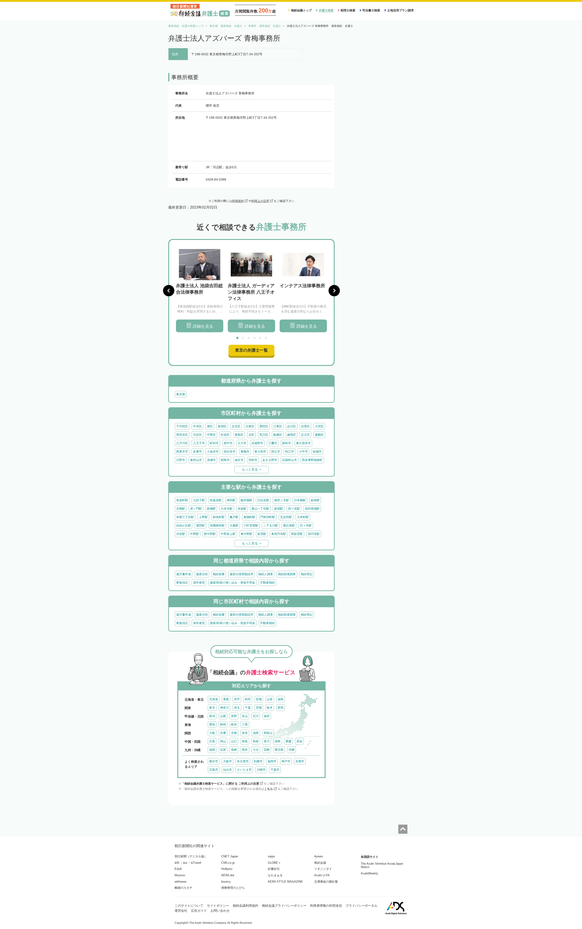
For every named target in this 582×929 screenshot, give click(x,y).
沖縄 (291, 749)
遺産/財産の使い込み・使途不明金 (232, 582)
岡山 (223, 741)
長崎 (234, 749)
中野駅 (194, 534)
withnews (181, 881)
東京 (212, 707)
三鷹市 (272, 443)
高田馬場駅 (312, 508)
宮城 (259, 699)
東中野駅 (246, 534)
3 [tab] (249, 338)
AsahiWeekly (369, 873)
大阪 (212, 733)
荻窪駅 (261, 534)
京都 (234, 733)
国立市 (275, 451)
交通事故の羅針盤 (326, 881)
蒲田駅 (200, 525)
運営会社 (181, 910)
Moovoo (180, 875)
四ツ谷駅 (294, 508)
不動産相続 (267, 582)
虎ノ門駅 (196, 508)
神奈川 (224, 707)
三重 (245, 724)
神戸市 (285, 761)
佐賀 (223, 749)
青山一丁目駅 (260, 508)
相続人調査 (265, 574)
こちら (268, 789)
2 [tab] (243, 338)
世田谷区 (182, 434)
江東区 (277, 426)
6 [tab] (266, 338)
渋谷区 (197, 434)
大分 (256, 749)
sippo (271, 856)
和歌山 (268, 733)
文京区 (236, 426)
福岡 (212, 749)
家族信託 (182, 582)
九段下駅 (199, 500)
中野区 (211, 434)
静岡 (223, 724)
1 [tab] (237, 338)
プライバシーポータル (361, 905)
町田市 (214, 443)
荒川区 (263, 434)
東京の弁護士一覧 (251, 350)
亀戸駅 (234, 517)
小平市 (303, 451)
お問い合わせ (220, 910)
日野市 (180, 460)
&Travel (196, 862)
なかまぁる (275, 875)
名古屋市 (243, 761)
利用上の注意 (260, 201)
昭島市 (225, 460)
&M (177, 862)
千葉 (248, 707)
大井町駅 (303, 517)
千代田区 (182, 426)
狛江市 (289, 451)
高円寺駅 (314, 534)
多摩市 (197, 451)
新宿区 (222, 426)
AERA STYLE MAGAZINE (285, 881)
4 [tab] (254, 338)
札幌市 (258, 761)
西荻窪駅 (297, 534)
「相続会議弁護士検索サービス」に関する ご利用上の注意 (220, 783)
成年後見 (199, 582)
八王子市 (199, 443)
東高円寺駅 (278, 534)
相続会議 (320, 862)
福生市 (239, 460)
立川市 (242, 443)
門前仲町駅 (267, 517)
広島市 (213, 769)
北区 (251, 434)
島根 (256, 741)
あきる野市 (269, 460)
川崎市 (261, 769)
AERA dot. (228, 875)
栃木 (270, 707)
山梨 (223, 716)
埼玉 (237, 707)
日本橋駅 (300, 500)
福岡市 (272, 761)
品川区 (291, 426)
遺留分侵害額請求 (241, 574)
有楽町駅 (182, 500)
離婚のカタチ (183, 887)
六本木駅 (227, 508)
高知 (299, 741)
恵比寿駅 (289, 525)
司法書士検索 (371, 10)
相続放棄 (219, 574)
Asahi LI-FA (322, 875)
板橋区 (277, 434)
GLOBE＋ (274, 862)
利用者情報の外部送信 (326, 905)
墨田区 (263, 426)
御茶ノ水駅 (281, 500)
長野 (234, 716)
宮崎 (267, 749)
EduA (178, 869)
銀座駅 (315, 500)
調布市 (286, 443)
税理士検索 (348, 10)
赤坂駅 (242, 508)
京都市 (299, 761)
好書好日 (274, 869)
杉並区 (225, 434)
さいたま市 (244, 769)
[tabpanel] (200, 290)
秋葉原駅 (216, 500)
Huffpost (226, 869)
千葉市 (275, 769)
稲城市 (317, 451)
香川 (267, 741)
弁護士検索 (326, 10)
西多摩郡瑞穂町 (312, 460)
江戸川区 (182, 443)
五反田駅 (286, 517)
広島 (212, 741)
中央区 (197, 426)
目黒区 (305, 426)
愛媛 (288, 741)
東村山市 (196, 460)
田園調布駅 (217, 525)
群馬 (280, 707)
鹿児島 (279, 749)
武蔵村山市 (289, 460)
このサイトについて (189, 905)
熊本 (245, 749)
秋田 (248, 699)
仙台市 (227, 769)
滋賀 (256, 733)
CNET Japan (229, 856)
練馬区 (291, 434)
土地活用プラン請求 (400, 10)
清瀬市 (211, 460)
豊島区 (239, 434)
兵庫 (223, 733)
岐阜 (234, 724)
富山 (245, 716)
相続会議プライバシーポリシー (284, 905)
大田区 (319, 426)
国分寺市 (230, 451)
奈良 (245, 733)
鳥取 (245, 741)
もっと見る (250, 469)
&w (185, 862)
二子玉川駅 (270, 525)
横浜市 (213, 761)
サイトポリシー (218, 905)
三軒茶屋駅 (250, 525)
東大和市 (260, 451)
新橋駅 (211, 508)
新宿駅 (278, 508)
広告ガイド (199, 910)
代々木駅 (306, 525)
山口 (234, 741)
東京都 (180, 394)
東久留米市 (303, 443)
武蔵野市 (257, 443)
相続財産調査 (287, 574)
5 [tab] (260, 338)
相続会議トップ (301, 10)
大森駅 (234, 525)
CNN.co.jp (228, 862)
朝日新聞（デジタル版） (191, 856)
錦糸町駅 (219, 517)
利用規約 (238, 201)
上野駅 (203, 517)
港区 (210, 426)
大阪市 (227, 761)
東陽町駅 (249, 517)
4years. (319, 856)
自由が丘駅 (183, 525)
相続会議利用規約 (245, 905)
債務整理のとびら (233, 887)
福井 (267, 716)
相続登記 (307, 574)
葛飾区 (319, 434)
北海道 (213, 699)
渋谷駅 (180, 534)
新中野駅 (210, 534)
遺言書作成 (183, 574)
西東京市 (182, 451)
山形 (270, 699)
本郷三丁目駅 (185, 517)
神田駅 (231, 500)
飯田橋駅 (246, 500)
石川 (256, 716)
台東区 (250, 426)
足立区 (305, 434)
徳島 (278, 741)
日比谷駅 (263, 500)
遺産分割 (202, 574)
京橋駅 (180, 508)
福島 (280, 699)
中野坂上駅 (228, 534)
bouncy (226, 881)
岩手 (237, 699)
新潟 (212, 716)
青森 (226, 699)
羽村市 (252, 460)
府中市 (228, 443)
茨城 (259, 707)
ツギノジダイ (323, 869)
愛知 (212, 724)
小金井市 (213, 451)
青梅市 (245, 451)
